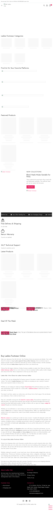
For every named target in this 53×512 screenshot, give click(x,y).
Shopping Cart (7, 487)
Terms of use (30, 477)
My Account (6, 485)
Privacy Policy (31, 475)
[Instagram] (23, 501)
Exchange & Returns (32, 472)
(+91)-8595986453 (34, 491)
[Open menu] (1, 5)
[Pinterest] (29, 501)
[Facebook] (26, 501)
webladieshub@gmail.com (36, 493)
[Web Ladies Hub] (8, 5)
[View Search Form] (44, 5)
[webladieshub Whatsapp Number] (50, 507)
